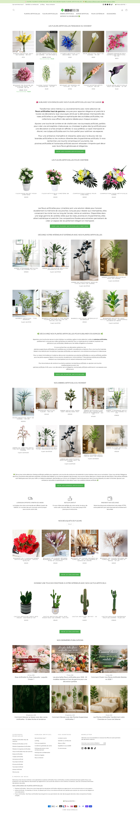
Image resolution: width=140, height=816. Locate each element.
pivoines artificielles (43, 143)
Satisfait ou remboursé (32, 4)
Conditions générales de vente (43, 745)
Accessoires (111, 14)
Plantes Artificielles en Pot (19, 743)
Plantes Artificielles (32, 14)
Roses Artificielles (17, 754)
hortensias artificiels (62, 143)
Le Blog (42, 4)
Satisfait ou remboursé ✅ (70, 16)
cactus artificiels (96, 355)
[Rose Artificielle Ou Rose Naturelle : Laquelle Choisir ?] (31, 659)
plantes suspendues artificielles (44, 349)
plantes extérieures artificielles (96, 357)
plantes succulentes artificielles (78, 355)
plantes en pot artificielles (55, 343)
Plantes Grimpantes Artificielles (21, 749)
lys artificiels (96, 126)
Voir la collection (70, 574)
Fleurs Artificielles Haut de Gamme (22, 751)
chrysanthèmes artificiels (88, 138)
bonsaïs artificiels (81, 367)
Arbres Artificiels (67, 14)
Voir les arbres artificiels (70, 485)
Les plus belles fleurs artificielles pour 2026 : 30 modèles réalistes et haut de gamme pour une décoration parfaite (70, 679)
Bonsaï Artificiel (82, 14)
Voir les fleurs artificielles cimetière (70, 226)
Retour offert (61, 743)
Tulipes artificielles (17, 756)
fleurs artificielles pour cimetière (55, 208)
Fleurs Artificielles (50, 14)
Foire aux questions (40, 743)
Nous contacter (50, 4)
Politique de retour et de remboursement (42, 749)
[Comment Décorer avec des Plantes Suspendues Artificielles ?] (70, 699)
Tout (70, 524)
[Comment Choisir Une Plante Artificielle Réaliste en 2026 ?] (109, 659)
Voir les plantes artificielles (70, 374)
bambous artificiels (80, 363)
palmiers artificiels (39, 367)
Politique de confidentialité (42, 752)
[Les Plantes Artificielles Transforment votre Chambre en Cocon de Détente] (109, 699)
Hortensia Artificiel (17, 759)
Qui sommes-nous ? (18, 4)
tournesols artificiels (89, 124)
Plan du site (15, 772)
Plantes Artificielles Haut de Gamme (20, 740)
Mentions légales (39, 755)
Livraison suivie (62, 738)
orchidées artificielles (90, 116)
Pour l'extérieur (97, 14)
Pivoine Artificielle (17, 764)
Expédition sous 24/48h (64, 745)
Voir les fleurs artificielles (70, 151)
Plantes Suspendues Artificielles (21, 746)
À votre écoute (62, 748)
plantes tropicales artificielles (61, 351)
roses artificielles (44, 116)
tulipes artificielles (55, 131)
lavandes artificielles (43, 138)
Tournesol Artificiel (17, 761)
